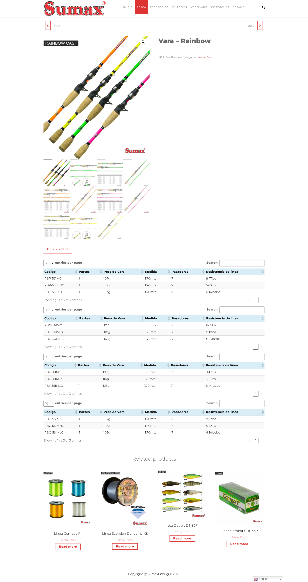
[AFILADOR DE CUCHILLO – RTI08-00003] (260, 25)
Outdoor (179, 7)
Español (240, 7)
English (263, 578)
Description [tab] (57, 249)
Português (220, 7)
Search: (212, 262)
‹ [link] (249, 300)
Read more (68, 546)
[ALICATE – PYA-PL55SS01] (48, 25)
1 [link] (255, 300)
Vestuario (199, 7)
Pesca (141, 7)
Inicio (128, 7)
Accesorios (159, 7)
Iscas (178, 531)
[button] (143, 42)
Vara (208, 57)
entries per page (68, 262)
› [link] (261, 300)
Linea (64, 539)
